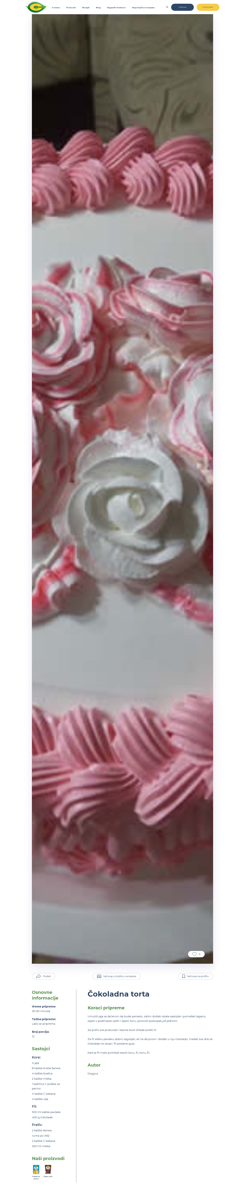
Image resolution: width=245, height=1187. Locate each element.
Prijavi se (182, 7)
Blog (98, 7)
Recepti (86, 7)
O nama (56, 7)
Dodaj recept (208, 7)
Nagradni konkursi (116, 7)
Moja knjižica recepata (143, 7)
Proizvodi (71, 7)
